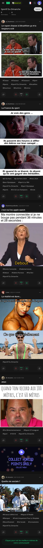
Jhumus (27, 88)
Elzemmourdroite (12, 206)
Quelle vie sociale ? (11, 481)
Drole (33, 190)
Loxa (7, 292)
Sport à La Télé (24, 182)
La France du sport (11, 108)
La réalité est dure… (11, 296)
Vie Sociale (21, 522)
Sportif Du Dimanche (19, 84)
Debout (6, 273)
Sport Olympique (28, 186)
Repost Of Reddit (27, 515)
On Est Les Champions (19, 190)
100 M (13, 434)
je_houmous (10, 21)
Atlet (4, 382)
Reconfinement (9, 522)
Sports (6, 84)
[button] (35, 3)
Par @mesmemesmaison (12, 430)
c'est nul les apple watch (13, 210)
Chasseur (15, 80)
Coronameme (34, 522)
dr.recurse (9, 378)
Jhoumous (7, 88)
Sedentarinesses (25, 269)
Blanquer (7, 518)
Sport (35, 80)
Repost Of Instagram (32, 430)
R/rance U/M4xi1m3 (11, 515)
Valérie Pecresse (18, 273)
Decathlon (33, 84)
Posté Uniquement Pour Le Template (26, 518)
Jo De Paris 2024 (21, 179)
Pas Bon (30, 273)
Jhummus (18, 88)
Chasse (6, 80)
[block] (40, 21)
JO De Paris (7, 179)
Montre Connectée (10, 269)
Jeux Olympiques (9, 182)
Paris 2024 (34, 179)
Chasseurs (26, 80)
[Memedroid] (8, 3)
